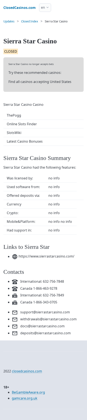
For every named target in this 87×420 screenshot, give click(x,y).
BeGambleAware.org (28, 392)
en (43, 7)
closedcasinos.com (27, 371)
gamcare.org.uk (24, 398)
